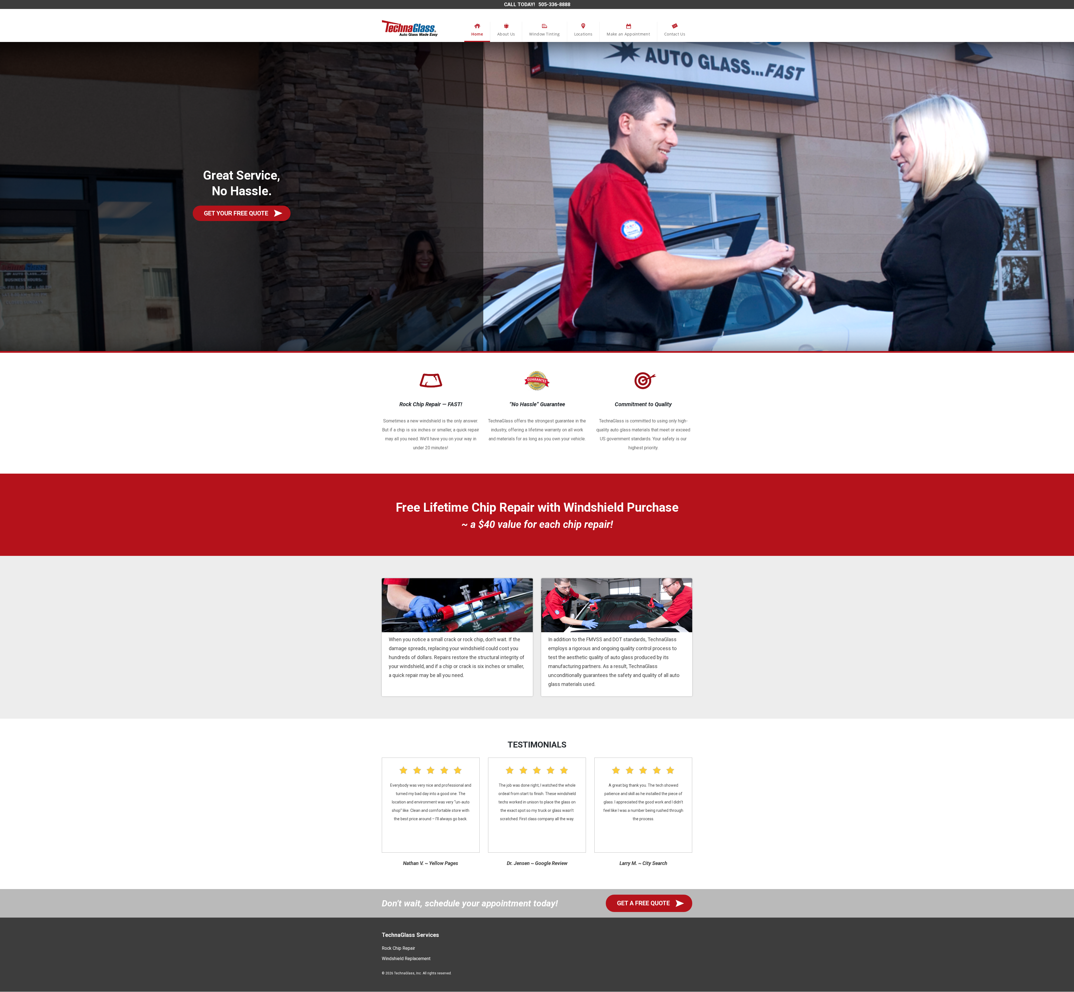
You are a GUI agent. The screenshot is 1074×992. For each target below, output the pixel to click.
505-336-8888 (554, 4)
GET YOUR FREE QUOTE (236, 213)
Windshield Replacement (406, 958)
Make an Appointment (628, 34)
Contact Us (674, 34)
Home (477, 34)
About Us (506, 34)
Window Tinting (544, 34)
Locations (583, 34)
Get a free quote (643, 903)
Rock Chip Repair (398, 948)
